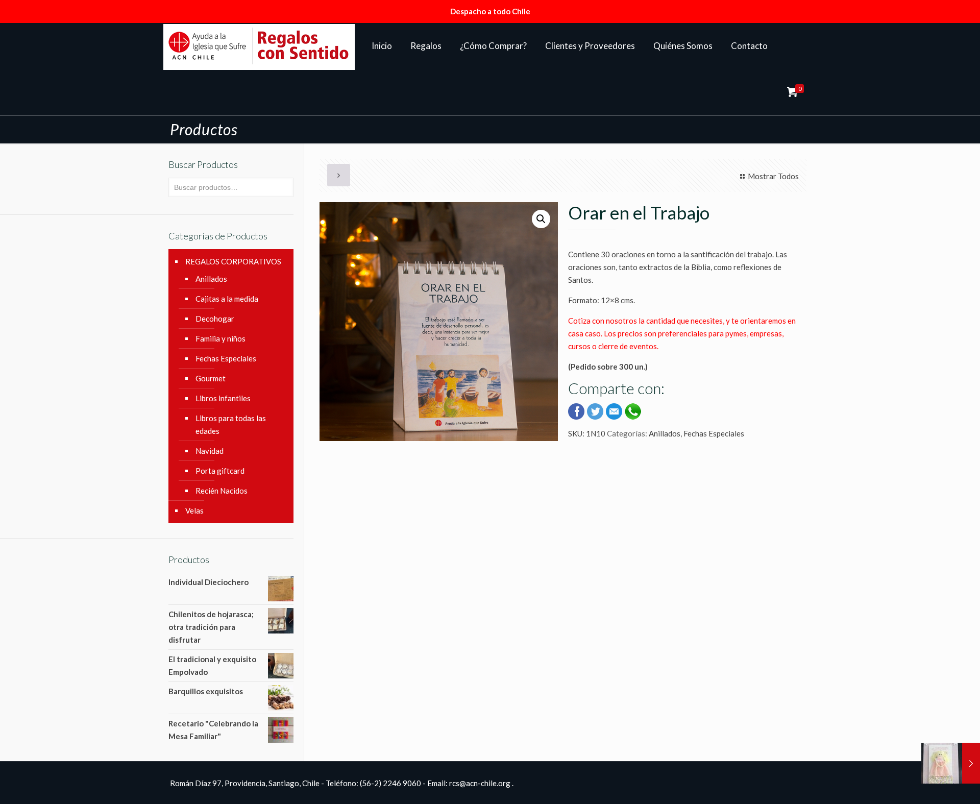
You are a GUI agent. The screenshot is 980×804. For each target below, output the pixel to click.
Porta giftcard (219, 470)
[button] (541, 219)
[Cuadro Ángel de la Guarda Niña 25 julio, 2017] (950, 763)
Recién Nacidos (221, 490)
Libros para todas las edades (230, 424)
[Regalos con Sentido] (259, 46)
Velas (194, 510)
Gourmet (210, 378)
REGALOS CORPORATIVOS (233, 261)
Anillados (664, 433)
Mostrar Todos (773, 176)
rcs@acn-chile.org (479, 783)
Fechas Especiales (713, 433)
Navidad (209, 450)
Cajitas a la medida (226, 298)
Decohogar (214, 318)
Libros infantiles (223, 398)
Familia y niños (220, 338)
